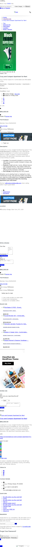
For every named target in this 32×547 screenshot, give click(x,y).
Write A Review (7, 29)
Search (28, 6)
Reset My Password (5, 537)
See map (17, 94)
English (21, 546)
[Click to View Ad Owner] (3, 98)
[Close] (0, 414)
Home (5, 498)
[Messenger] (16, 447)
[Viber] (16, 445)
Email (1, 536)
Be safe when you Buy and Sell (12, 497)
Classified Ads (7, 19)
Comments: (4, 254)
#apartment (6, 192)
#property (6, 193)
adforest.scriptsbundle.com (13, 183)
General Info (7, 25)
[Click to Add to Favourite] (3, 101)
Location (5, 28)
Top (4, 23)
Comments (3, 406)
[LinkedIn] (16, 452)
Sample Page (7, 506)
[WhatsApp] (16, 444)
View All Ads (3, 126)
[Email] (16, 453)
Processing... (14, 537)
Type (1, 397)
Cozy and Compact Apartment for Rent (13, 418)
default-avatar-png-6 (9, 503)
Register (7, 8)
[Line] (16, 449)
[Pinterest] (16, 450)
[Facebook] (16, 442)
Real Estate (3, 84)
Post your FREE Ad (9, 509)
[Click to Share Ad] (3, 100)
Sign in (3, 8)
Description (6, 26)
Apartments (26, 84)
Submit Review (4, 255)
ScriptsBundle (26, 526)
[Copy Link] (16, 455)
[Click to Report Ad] (3, 103)
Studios (2, 85)
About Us (6, 511)
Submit (2, 407)
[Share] (16, 456)
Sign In (5, 501)
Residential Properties (14, 84)
